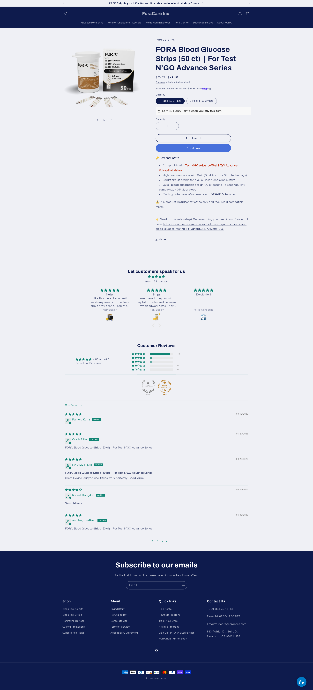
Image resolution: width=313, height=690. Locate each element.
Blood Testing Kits (72, 609)
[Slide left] (97, 120)
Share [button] (162, 239)
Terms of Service (120, 627)
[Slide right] (112, 120)
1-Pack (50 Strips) (170, 101)
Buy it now (193, 148)
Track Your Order (169, 621)
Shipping (160, 82)
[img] (156, 276)
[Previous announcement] (63, 3)
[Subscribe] (183, 585)
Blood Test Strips (72, 615)
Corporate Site (119, 621)
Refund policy (118, 615)
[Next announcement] (249, 3)
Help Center (165, 609)
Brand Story (117, 609)
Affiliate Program (169, 627)
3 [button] (157, 541)
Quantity (160, 119)
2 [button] (152, 541)
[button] (66, 13)
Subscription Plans (73, 633)
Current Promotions (73, 627)
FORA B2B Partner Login (173, 639)
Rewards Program (169, 615)
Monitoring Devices (73, 621)
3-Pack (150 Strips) (201, 101)
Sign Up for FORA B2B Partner (176, 633)
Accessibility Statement (124, 633)
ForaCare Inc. (161, 678)
